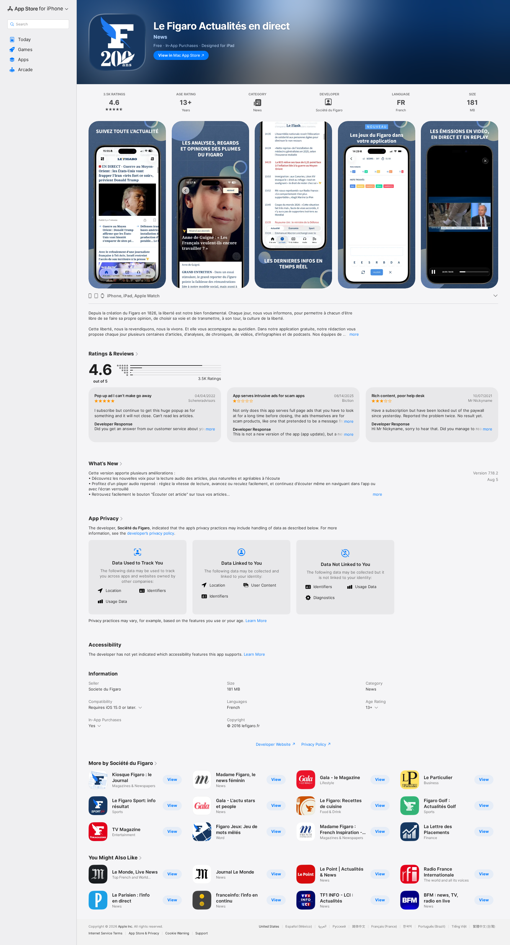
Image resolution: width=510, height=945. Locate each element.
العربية (322, 926)
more (354, 334)
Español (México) (298, 926)
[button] (38, 39)
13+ (369, 707)
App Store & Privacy (144, 933)
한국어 (407, 926)
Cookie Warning (177, 933)
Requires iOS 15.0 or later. (112, 707)
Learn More (256, 620)
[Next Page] (504, 204)
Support (201, 933)
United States (269, 926)
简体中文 (358, 926)
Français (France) (384, 926)
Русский (339, 926)
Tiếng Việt (459, 926)
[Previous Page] (83, 204)
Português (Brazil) (431, 926)
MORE (210, 429)
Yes (92, 725)
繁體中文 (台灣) (484, 926)
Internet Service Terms (105, 933)
